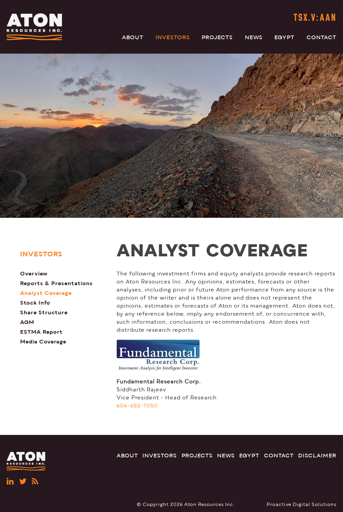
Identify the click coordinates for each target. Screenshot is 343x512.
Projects (217, 37)
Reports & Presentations (56, 283)
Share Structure (44, 312)
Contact (321, 37)
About (132, 37)
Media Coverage (43, 341)
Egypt (284, 37)
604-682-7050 (137, 406)
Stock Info (35, 303)
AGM (27, 322)
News (254, 37)
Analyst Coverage (46, 293)
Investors (172, 37)
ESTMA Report (41, 332)
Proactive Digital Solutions (301, 504)
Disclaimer (317, 456)
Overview (34, 273)
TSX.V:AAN (314, 18)
